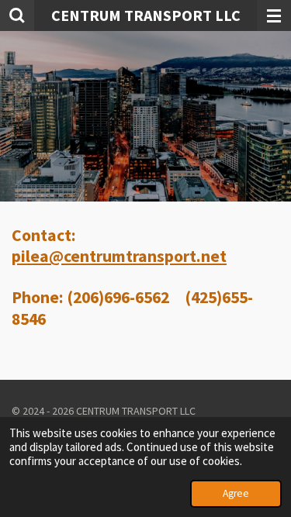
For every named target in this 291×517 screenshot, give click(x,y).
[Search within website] (17, 15)
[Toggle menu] (274, 15)
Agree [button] (236, 493)
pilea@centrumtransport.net (119, 256)
